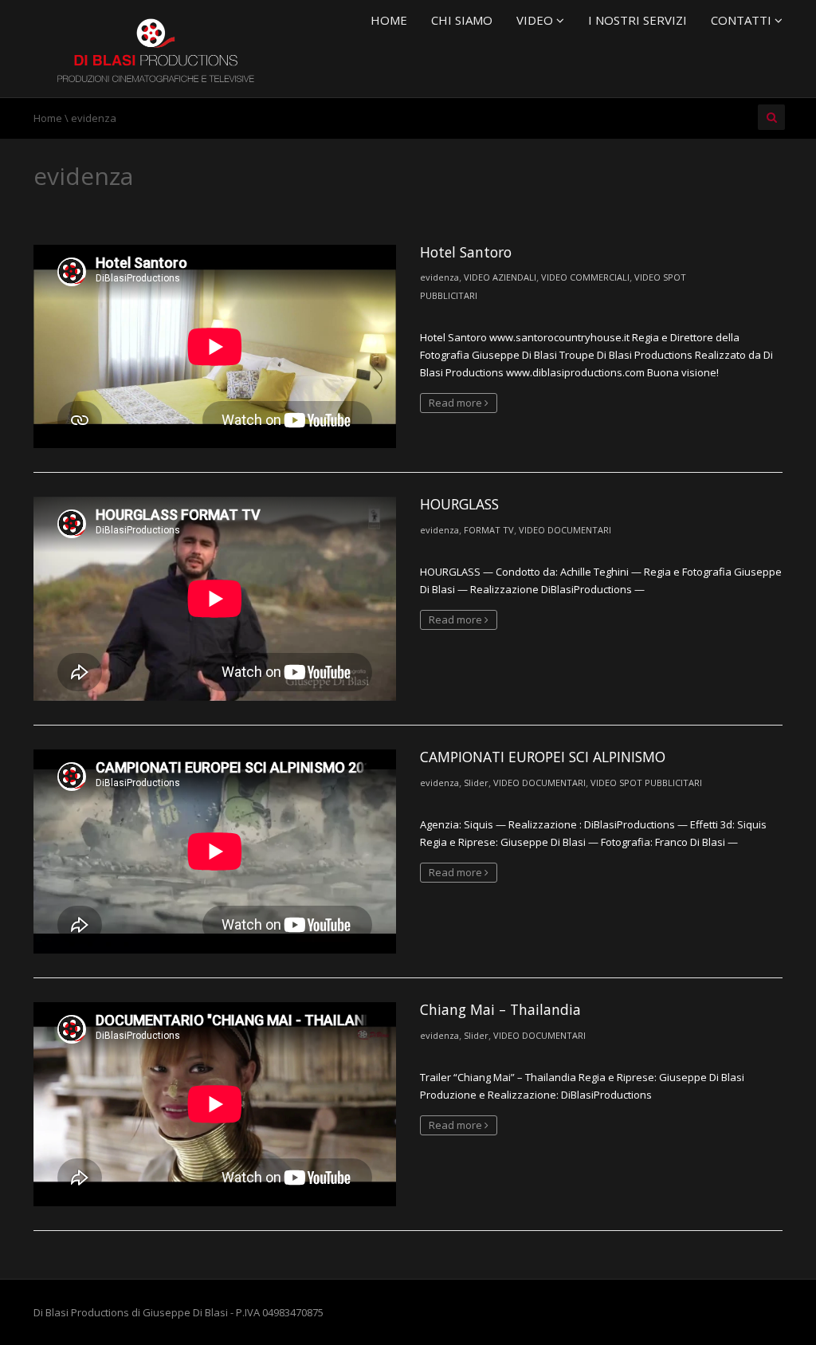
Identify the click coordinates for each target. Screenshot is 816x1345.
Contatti (743, 20)
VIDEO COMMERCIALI (585, 277)
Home (389, 20)
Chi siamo (461, 20)
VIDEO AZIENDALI (500, 277)
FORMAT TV (489, 530)
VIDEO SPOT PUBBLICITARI (646, 783)
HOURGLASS (459, 503)
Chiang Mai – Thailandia (500, 1009)
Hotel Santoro (466, 252)
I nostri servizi (637, 20)
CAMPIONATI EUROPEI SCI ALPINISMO (542, 756)
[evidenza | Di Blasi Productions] (153, 47)
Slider (476, 783)
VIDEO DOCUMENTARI (565, 530)
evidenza (439, 277)
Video (536, 20)
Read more (456, 402)
